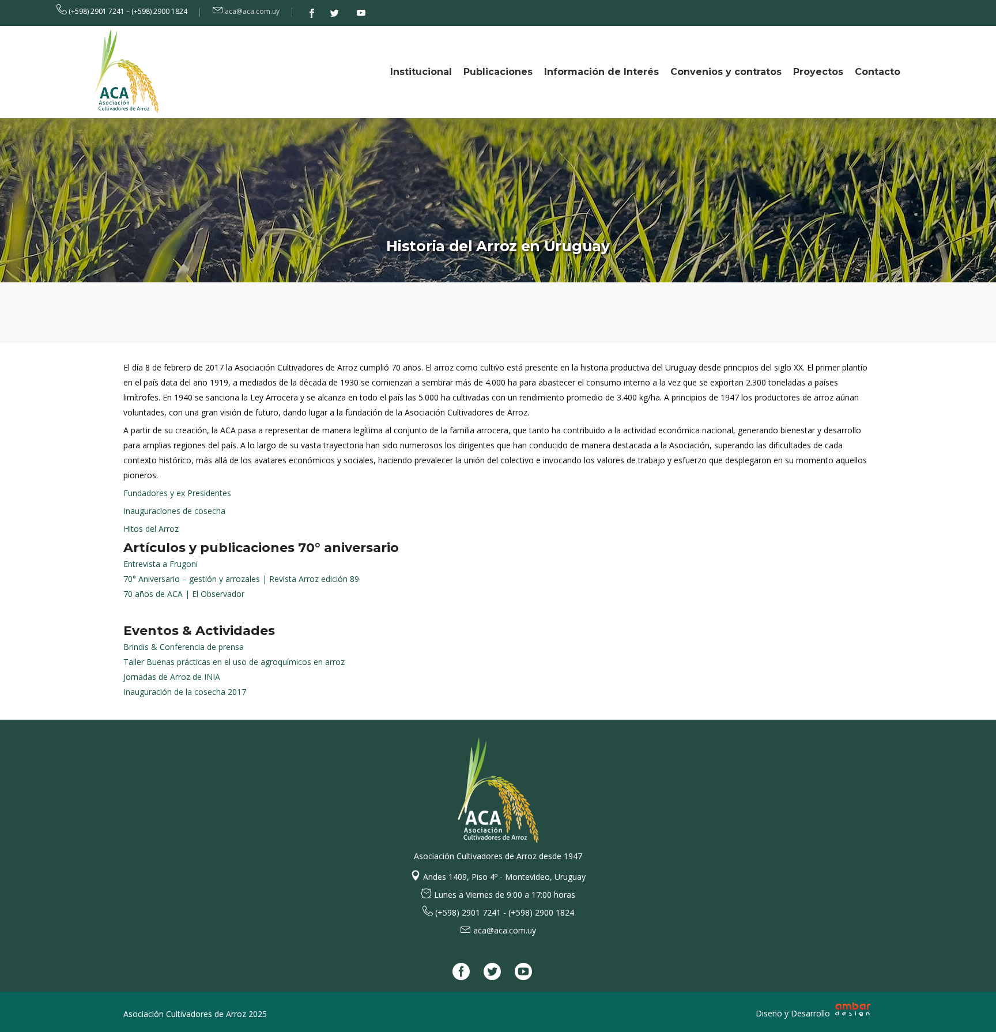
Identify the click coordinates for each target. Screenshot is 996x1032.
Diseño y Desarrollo (794, 1013)
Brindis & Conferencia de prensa (183, 646)
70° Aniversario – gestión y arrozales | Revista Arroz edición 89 (241, 578)
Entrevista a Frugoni (160, 563)
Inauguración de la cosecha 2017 (184, 691)
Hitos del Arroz (151, 528)
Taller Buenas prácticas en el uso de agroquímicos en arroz (234, 661)
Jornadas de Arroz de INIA (171, 676)
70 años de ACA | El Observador (183, 593)
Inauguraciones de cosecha (174, 510)
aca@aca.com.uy (252, 11)
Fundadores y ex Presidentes (177, 492)
